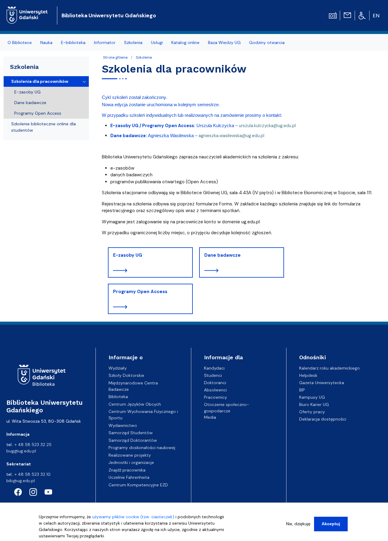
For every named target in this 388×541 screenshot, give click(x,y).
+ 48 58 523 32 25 (33, 444)
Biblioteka (118, 396)
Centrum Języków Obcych (135, 404)
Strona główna (115, 57)
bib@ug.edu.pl (20, 480)
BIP (302, 390)
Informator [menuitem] (104, 42)
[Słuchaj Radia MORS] (333, 15)
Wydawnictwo (123, 425)
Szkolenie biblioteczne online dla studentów (43, 127)
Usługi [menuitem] (157, 42)
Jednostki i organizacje (131, 462)
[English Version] (376, 15)
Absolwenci (215, 390)
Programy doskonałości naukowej (142, 447)
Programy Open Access (140, 292)
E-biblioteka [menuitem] (73, 42)
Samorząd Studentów (131, 432)
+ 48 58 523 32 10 (33, 474)
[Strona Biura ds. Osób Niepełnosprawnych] (362, 15)
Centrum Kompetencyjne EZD (138, 485)
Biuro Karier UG (314, 404)
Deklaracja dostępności (322, 419)
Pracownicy (215, 397)
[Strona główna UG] (27, 10)
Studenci (213, 375)
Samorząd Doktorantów (133, 440)
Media (210, 417)
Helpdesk (308, 375)
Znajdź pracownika (127, 470)
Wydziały (118, 368)
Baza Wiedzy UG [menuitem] (224, 42)
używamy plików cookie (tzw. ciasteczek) (133, 516)
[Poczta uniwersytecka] (347, 15)
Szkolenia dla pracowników (39, 81)
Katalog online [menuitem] (185, 42)
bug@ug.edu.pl (21, 451)
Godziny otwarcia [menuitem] (267, 42)
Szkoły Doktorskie (126, 375)
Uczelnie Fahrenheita (129, 477)
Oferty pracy (312, 411)
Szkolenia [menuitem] (133, 42)
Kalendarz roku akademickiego (329, 368)
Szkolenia (144, 57)
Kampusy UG (312, 397)
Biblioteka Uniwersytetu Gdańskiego (109, 15)
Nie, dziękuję (298, 523)
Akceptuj (331, 523)
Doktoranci (215, 382)
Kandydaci (214, 368)
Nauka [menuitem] (46, 42)
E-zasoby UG (127, 255)
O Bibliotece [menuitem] (20, 42)
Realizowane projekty (130, 455)
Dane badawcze (222, 255)
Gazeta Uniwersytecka (321, 382)
